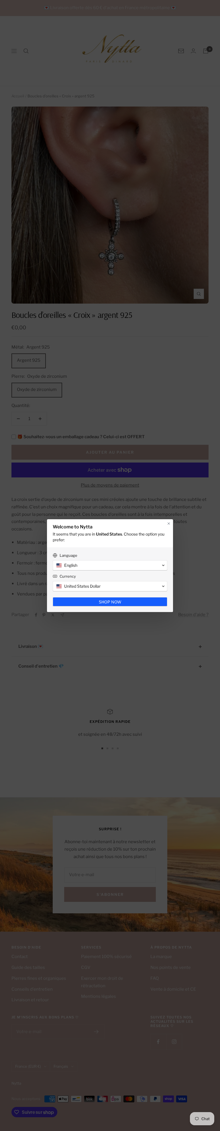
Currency (68, 576)
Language (68, 555)
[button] (110, 565)
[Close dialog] (169, 523)
